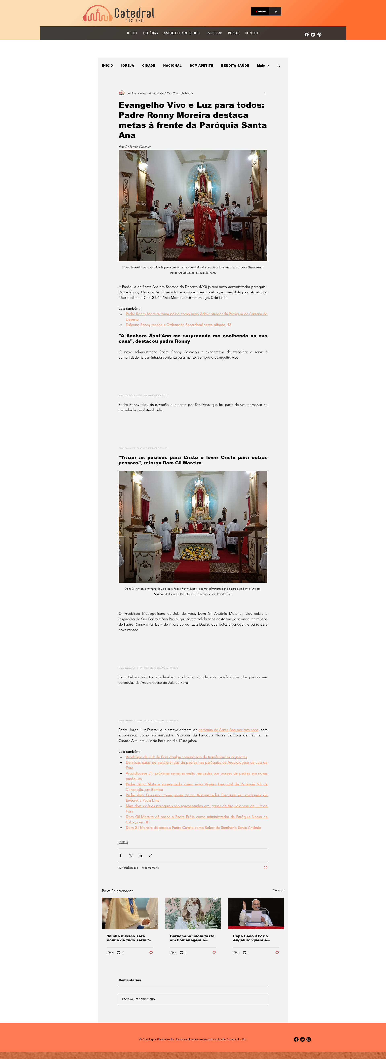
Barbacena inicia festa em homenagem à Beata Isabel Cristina (192, 938)
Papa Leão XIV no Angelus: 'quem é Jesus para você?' (251, 938)
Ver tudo (278, 890)
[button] (279, 65)
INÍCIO (107, 65)
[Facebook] (307, 35)
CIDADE (148, 65)
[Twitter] (313, 35)
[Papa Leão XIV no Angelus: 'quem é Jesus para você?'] (256, 913)
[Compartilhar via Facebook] (120, 855)
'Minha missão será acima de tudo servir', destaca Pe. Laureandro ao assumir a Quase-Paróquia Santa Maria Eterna (129, 938)
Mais (261, 65)
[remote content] (193, 378)
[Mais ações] (265, 93)
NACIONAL (172, 65)
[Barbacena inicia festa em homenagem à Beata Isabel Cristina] (193, 913)
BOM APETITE (201, 65)
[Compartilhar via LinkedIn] (140, 855)
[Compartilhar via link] (150, 855)
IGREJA (127, 65)
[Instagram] (319, 35)
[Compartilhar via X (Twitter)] (130, 855)
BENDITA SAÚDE (235, 65)
